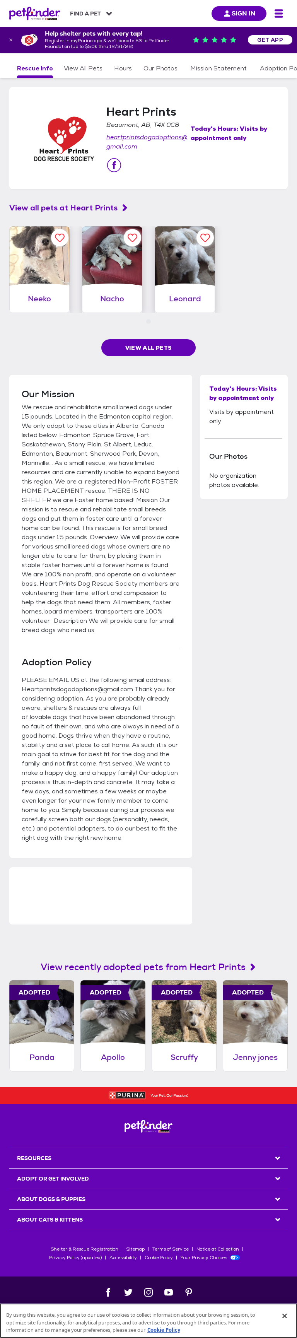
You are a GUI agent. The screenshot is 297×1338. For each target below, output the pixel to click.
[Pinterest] (188, 1292)
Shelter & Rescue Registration (84, 1249)
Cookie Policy (159, 1257)
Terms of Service (170, 1249)
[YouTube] (168, 1292)
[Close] (284, 1315)
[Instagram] (148, 1292)
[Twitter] (128, 1292)
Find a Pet (85, 13)
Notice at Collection (217, 1249)
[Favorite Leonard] (205, 238)
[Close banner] (11, 40)
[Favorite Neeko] (60, 238)
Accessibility (123, 1257)
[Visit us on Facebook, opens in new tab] (114, 165)
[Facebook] (108, 1292)
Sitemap (135, 1249)
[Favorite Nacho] (132, 238)
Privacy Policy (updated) (75, 1257)
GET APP (270, 39)
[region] (148, 1321)
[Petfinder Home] (34, 13)
